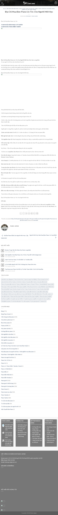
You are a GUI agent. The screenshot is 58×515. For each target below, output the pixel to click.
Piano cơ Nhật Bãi (6, 369)
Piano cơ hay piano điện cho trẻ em (9, 284)
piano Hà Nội (50, 284)
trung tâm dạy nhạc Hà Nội (16, 298)
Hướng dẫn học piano (6, 331)
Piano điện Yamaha (6, 377)
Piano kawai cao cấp (6, 392)
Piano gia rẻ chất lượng (32, 8)
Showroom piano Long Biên (45, 296)
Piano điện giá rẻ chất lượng (7, 294)
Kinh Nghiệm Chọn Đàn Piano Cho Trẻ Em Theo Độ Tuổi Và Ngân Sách (23, 255)
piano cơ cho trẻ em (17, 281)
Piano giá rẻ (22, 8)
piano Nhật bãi (42, 286)
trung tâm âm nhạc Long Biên (44, 298)
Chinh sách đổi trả (51, 438)
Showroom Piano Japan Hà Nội (17, 296)
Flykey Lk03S (4, 325)
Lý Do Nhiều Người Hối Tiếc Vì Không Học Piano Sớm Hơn (20, 264)
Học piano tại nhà (5, 328)
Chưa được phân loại (6, 319)
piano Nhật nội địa (50, 286)
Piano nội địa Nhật (5, 289)
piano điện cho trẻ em (31, 291)
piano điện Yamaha (6, 296)
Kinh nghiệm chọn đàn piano (8, 337)
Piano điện (4, 371)
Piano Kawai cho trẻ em (32, 286)
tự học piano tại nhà (35, 301)
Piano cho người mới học (43, 279)
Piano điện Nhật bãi (6, 374)
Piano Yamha (33, 9)
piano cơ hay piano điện (28, 281)
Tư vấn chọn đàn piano (7, 400)
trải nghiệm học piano (6, 301)
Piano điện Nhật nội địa (37, 294)
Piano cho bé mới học (19, 279)
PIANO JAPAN (35, 16)
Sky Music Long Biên (6, 298)
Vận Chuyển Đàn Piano (7, 409)
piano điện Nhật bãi (27, 294)
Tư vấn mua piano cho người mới (9, 406)
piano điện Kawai (18, 294)
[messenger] (3, 502)
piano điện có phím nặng (43, 291)
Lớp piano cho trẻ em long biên (9, 348)
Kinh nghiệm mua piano (7, 340)
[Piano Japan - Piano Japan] (29, 3)
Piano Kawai (4, 389)
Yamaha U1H (43, 301)
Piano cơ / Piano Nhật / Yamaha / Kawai (11, 366)
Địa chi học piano (5, 322)
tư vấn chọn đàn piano (16, 301)
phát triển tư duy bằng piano (7, 279)
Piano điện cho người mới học (20, 291)
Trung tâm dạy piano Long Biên (30, 298)
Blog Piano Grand (5, 314)
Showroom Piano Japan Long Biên (32, 296)
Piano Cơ (3, 363)
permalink (36, 220)
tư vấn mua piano (26, 301)
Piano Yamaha (4, 395)
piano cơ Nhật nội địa (21, 284)
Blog (4, 8)
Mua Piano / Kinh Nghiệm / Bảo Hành (11, 354)
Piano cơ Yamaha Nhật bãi (41, 284)
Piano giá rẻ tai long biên (45, 8)
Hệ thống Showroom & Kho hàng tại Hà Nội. (22, 432)
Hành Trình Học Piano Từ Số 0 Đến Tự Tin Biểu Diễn (18, 259)
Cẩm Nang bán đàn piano (12, 8)
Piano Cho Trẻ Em (5, 360)
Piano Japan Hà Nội (12, 286)
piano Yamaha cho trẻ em (31, 289)
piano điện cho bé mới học (7, 291)
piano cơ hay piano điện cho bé (40, 281)
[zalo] (3, 507)
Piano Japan (4, 286)
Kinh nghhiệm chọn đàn (7, 334)
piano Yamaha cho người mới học (17, 289)
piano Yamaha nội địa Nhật (43, 289)
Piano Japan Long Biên (21, 286)
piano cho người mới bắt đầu (31, 279)
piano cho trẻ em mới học (7, 281)
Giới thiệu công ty (22, 425)
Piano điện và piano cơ (47, 294)
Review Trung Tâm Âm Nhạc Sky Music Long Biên (18, 250)
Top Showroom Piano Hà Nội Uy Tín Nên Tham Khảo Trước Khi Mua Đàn (24, 269)
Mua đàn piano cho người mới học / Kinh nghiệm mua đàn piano (17, 351)
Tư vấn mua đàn (5, 403)
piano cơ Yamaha (31, 284)
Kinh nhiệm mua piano (6, 343)
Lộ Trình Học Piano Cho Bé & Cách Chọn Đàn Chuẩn (14, 345)
